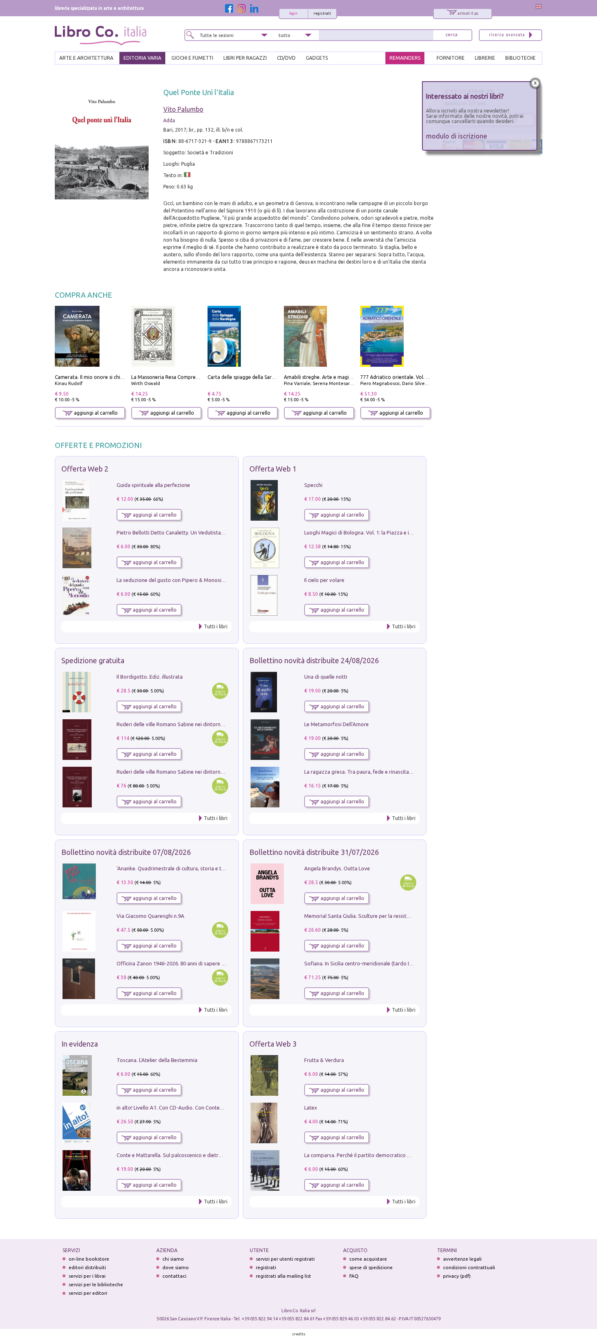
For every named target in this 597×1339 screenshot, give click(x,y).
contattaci (174, 1275)
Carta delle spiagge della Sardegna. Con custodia (263, 377)
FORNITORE (451, 58)
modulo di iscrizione (456, 136)
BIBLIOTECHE (520, 58)
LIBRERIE (485, 58)
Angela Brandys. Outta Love (337, 868)
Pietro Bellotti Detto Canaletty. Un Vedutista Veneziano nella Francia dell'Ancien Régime (220, 532)
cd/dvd (286, 58)
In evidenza (79, 1044)
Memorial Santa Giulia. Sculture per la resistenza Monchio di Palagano (386, 916)
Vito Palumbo (183, 109)
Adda (169, 120)
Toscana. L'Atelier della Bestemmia (157, 1060)
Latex (310, 1107)
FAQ (354, 1275)
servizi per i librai (87, 1275)
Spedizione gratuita (92, 660)
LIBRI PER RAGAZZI (245, 58)
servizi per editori (88, 1293)
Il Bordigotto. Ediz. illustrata (150, 676)
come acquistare (368, 1258)
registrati (322, 13)
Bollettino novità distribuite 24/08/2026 (314, 660)
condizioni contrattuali (469, 1267)
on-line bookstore (89, 1258)
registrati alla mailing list (283, 1275)
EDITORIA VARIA (142, 58)
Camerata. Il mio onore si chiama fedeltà (101, 377)
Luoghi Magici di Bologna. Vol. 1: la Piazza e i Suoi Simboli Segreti (381, 532)
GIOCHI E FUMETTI (192, 58)
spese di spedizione (371, 1267)
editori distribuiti (87, 1267)
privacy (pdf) (457, 1275)
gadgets (317, 58)
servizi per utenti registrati (285, 1258)
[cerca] (451, 35)
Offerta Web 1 (272, 469)
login (293, 13)
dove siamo (175, 1267)
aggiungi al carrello (95, 412)
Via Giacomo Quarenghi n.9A (150, 916)
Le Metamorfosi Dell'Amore (336, 724)
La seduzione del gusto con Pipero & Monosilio (172, 580)
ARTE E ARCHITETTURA (86, 58)
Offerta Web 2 (84, 469)
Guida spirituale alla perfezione (153, 485)
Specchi (313, 485)
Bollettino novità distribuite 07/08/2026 (126, 852)
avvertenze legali (462, 1258)
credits (298, 1334)
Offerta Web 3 (272, 1044)
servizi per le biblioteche (96, 1284)
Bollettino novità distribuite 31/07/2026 (314, 852)
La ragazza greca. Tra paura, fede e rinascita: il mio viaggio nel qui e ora (388, 771)
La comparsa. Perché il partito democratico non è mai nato (373, 1155)
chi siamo (173, 1258)
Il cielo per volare (324, 580)
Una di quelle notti (325, 676)
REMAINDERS (404, 58)
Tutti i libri (215, 626)
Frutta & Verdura (324, 1060)
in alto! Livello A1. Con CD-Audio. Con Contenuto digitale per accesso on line (206, 1107)
